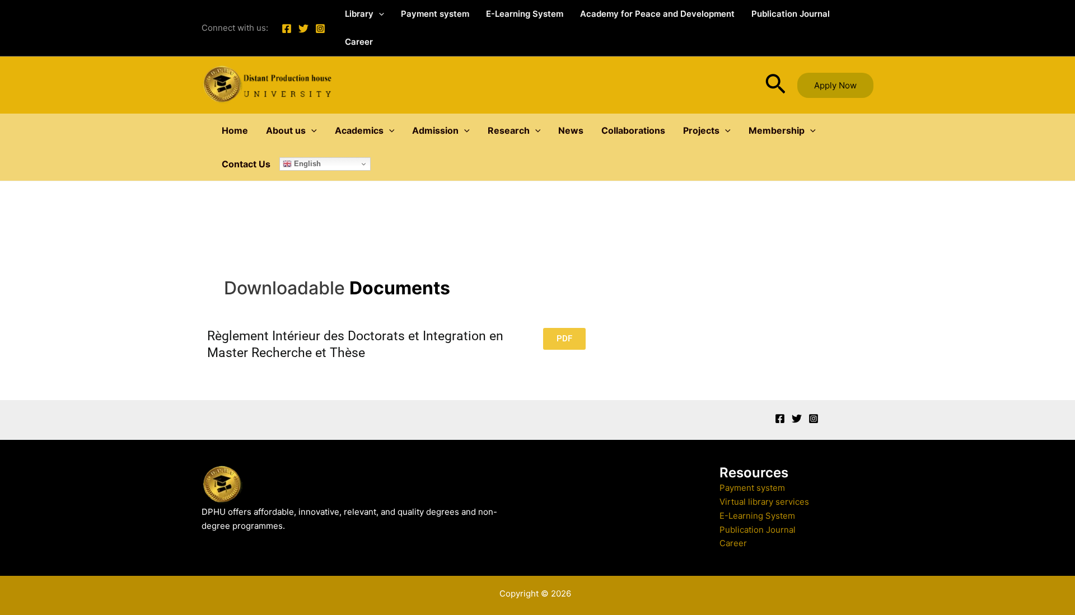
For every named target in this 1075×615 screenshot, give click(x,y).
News (570, 130)
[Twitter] (303, 29)
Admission (435, 130)
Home (235, 130)
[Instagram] (320, 29)
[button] (378, 14)
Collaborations (633, 130)
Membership (777, 130)
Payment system (435, 13)
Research (509, 130)
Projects (701, 130)
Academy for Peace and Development (657, 13)
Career (359, 41)
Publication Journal (790, 13)
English (306, 163)
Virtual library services (764, 501)
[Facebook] (287, 29)
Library (359, 13)
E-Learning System (524, 13)
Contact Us (246, 164)
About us (286, 130)
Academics (359, 130)
